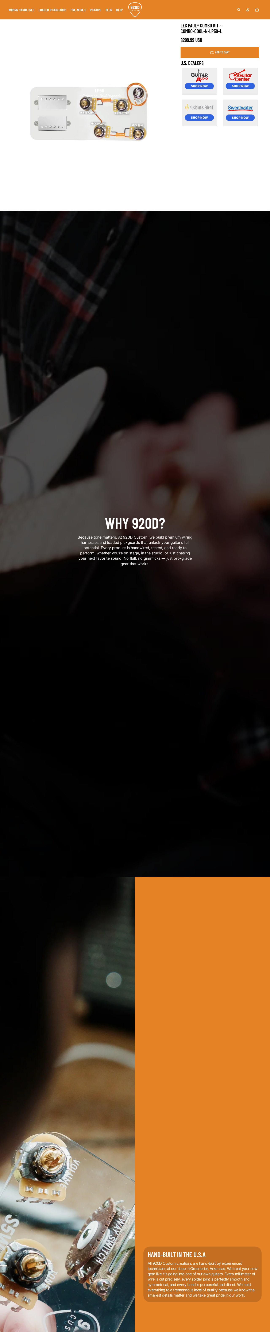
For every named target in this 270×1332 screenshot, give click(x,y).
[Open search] (238, 9)
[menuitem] (21, 9)
